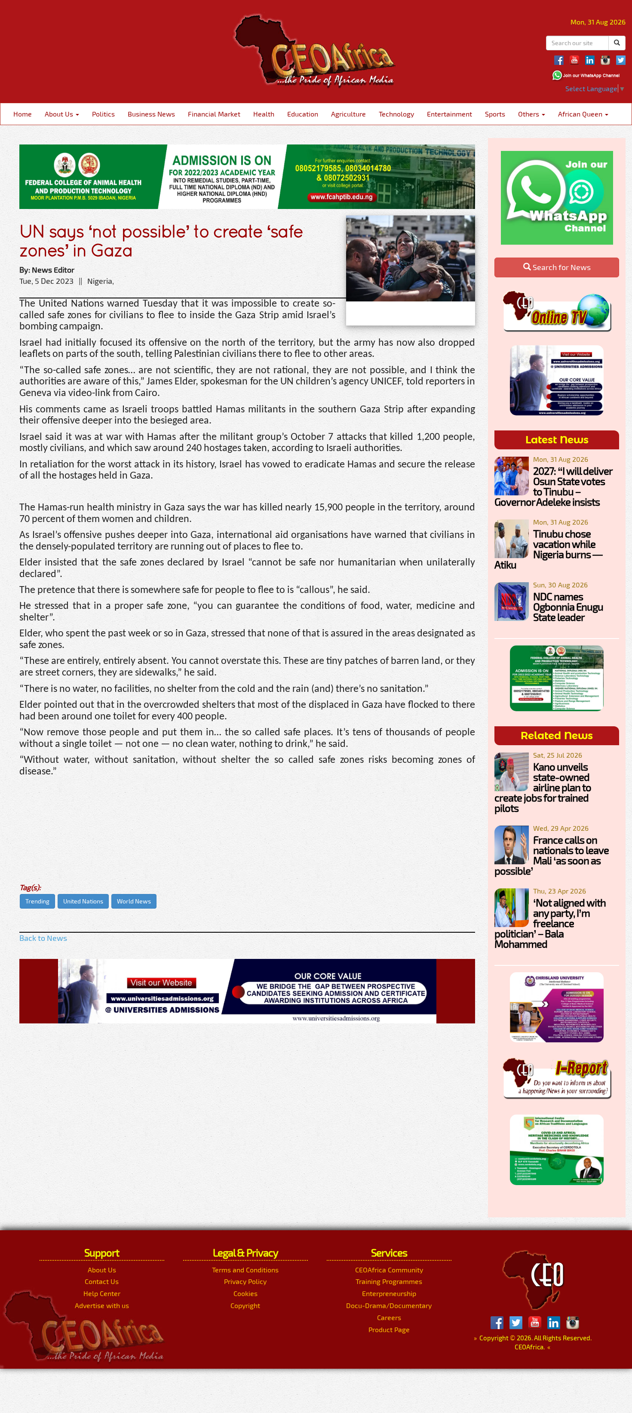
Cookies (245, 1293)
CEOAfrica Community (389, 1270)
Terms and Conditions (245, 1270)
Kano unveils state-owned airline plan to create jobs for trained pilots (542, 787)
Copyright (245, 1305)
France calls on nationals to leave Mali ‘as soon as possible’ (551, 855)
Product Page (389, 1329)
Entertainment (449, 114)
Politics (103, 114)
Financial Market (214, 114)
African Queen (581, 114)
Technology (396, 114)
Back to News (43, 938)
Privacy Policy (245, 1281)
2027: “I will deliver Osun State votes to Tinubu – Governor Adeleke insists (553, 486)
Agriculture (348, 114)
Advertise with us (102, 1305)
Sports (495, 114)
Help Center (101, 1293)
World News (134, 901)
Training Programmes (389, 1281)
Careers (389, 1317)
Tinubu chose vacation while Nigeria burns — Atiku (548, 549)
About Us (60, 114)
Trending (37, 901)
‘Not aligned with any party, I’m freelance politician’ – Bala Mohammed (550, 923)
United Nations (83, 901)
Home (22, 114)
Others (529, 114)
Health (263, 114)
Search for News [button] (561, 267)
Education (302, 114)
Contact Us (102, 1281)
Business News (151, 114)
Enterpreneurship (389, 1293)
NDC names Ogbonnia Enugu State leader (568, 606)
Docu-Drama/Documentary (389, 1305)
